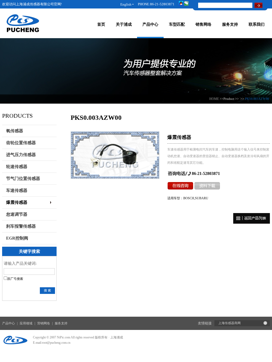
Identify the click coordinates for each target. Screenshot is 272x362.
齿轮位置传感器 (21, 142)
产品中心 (150, 24)
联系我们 (257, 24)
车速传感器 (16, 190)
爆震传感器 (16, 202)
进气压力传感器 (21, 154)
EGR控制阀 (17, 238)
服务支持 (230, 24)
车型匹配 (177, 24)
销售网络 (203, 24)
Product (228, 99)
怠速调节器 (16, 214)
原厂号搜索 (15, 279)
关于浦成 (124, 24)
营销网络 (43, 323)
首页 (101, 24)
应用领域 (26, 323)
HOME (214, 99)
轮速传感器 (16, 166)
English (125, 4)
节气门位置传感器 (23, 178)
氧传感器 (14, 131)
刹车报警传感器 (21, 226)
